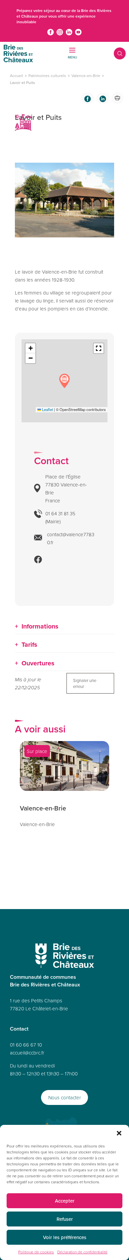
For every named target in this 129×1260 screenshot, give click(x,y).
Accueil (16, 75)
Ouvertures (38, 663)
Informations (40, 626)
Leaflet (47, 409)
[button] (119, 1133)
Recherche (115, 53)
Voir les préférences (64, 1237)
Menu (72, 57)
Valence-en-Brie (85, 75)
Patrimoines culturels (47, 75)
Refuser (65, 1219)
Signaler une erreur (84, 683)
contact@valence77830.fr (70, 538)
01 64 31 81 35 (60, 513)
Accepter (64, 1200)
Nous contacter (64, 1097)
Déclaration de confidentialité (82, 1252)
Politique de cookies (36, 1252)
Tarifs (29, 644)
